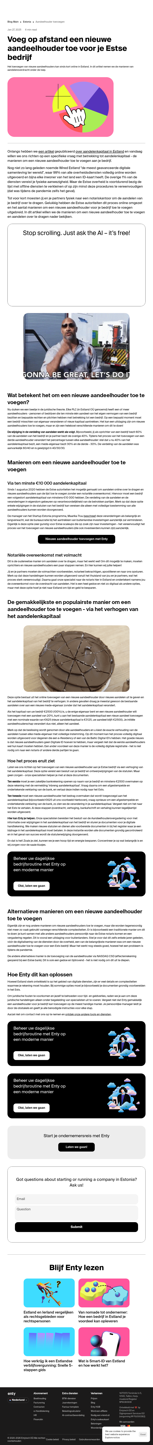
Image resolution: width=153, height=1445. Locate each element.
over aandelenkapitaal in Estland (100, 151)
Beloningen (96, 1424)
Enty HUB (95, 1407)
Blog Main (13, 22)
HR (35, 1415)
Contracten (39, 1407)
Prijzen (94, 1399)
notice (116, 1437)
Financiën (38, 1420)
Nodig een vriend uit (100, 1415)
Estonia (27, 22)
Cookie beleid (52, 1440)
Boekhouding (40, 1399)
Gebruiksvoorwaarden (89, 1440)
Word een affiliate (99, 1411)
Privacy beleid (68, 1440)
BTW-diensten (69, 1399)
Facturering (39, 1403)
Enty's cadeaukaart (100, 1420)
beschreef (90, 516)
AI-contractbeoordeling (73, 1415)
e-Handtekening (41, 1411)
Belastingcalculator (71, 1411)
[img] (12, 1394)
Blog (93, 1403)
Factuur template (70, 1407)
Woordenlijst (97, 1428)
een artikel (46, 151)
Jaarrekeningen (69, 1403)
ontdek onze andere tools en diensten (88, 1014)
